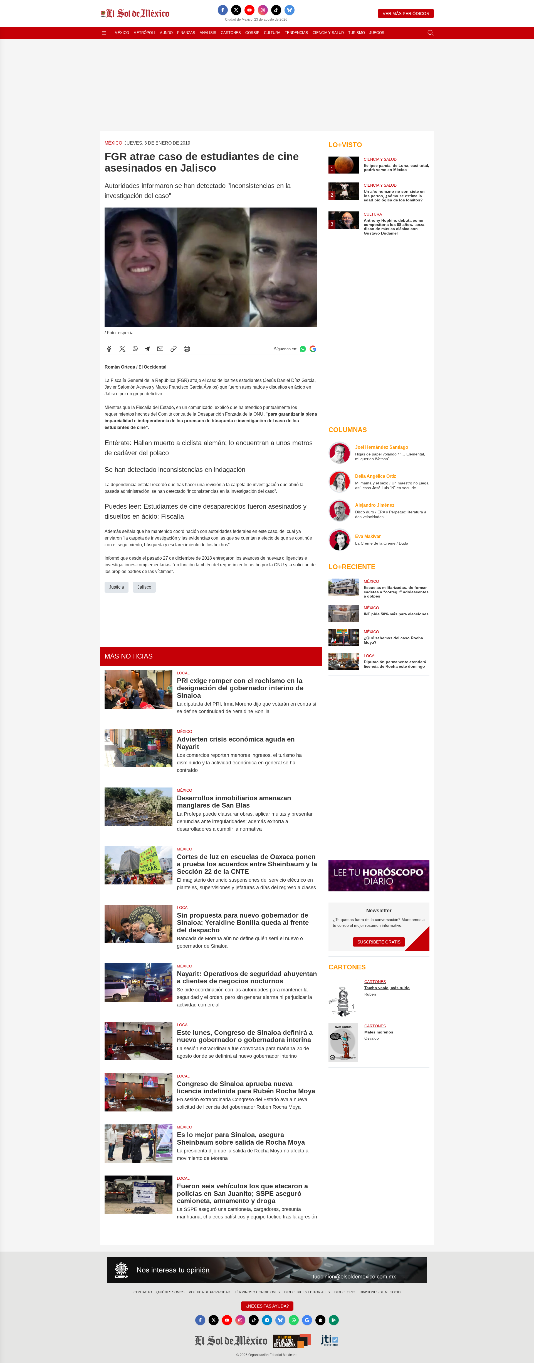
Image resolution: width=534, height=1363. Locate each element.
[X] (236, 10)
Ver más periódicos (406, 13)
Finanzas (186, 33)
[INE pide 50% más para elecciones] (343, 613)
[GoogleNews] (307, 1320)
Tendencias (296, 33)
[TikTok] (276, 10)
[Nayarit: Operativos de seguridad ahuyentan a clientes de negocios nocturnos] (138, 989)
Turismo (356, 33)
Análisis (208, 33)
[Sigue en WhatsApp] (302, 348)
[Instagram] (263, 10)
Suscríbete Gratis (378, 942)
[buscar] (430, 33)
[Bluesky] (290, 10)
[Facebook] (223, 10)
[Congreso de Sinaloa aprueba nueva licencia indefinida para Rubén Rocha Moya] (138, 1095)
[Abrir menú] (104, 33)
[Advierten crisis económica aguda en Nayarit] (138, 755)
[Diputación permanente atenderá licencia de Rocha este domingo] (343, 661)
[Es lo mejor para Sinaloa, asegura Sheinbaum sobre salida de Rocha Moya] (138, 1146)
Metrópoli (144, 33)
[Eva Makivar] (339, 539)
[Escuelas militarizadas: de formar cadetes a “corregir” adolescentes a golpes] (343, 588)
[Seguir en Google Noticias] (312, 348)
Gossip (252, 33)
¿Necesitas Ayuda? (267, 1306)
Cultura (272, 33)
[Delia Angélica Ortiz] (339, 481)
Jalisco (144, 587)
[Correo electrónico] (160, 348)
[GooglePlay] (334, 1320)
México (122, 33)
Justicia (116, 587)
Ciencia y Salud (328, 33)
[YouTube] (249, 10)
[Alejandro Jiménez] (339, 510)
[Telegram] (147, 348)
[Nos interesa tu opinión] (267, 1270)
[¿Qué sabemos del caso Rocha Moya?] (343, 637)
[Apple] (320, 1320)
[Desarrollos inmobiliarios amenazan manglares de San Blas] (138, 813)
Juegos (376, 33)
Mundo (166, 33)
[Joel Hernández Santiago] (339, 453)
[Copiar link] (173, 348)
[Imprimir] (186, 348)
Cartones (231, 33)
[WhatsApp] (135, 348)
